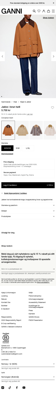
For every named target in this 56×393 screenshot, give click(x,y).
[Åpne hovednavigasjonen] (53, 11)
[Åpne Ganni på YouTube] (24, 387)
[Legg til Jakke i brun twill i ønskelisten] (52, 108)
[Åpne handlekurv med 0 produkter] (48, 11)
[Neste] (53, 56)
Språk (3, 372)
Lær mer (29, 114)
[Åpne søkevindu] (34, 11)
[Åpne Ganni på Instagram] (2, 387)
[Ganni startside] (11, 11)
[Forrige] (2, 56)
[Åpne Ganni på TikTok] (9, 387)
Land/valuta (4, 359)
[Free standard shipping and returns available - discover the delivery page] (28, 3)
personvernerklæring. (43, 282)
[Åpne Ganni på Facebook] (16, 387)
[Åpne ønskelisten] (39, 11)
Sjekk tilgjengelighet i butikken (15, 193)
